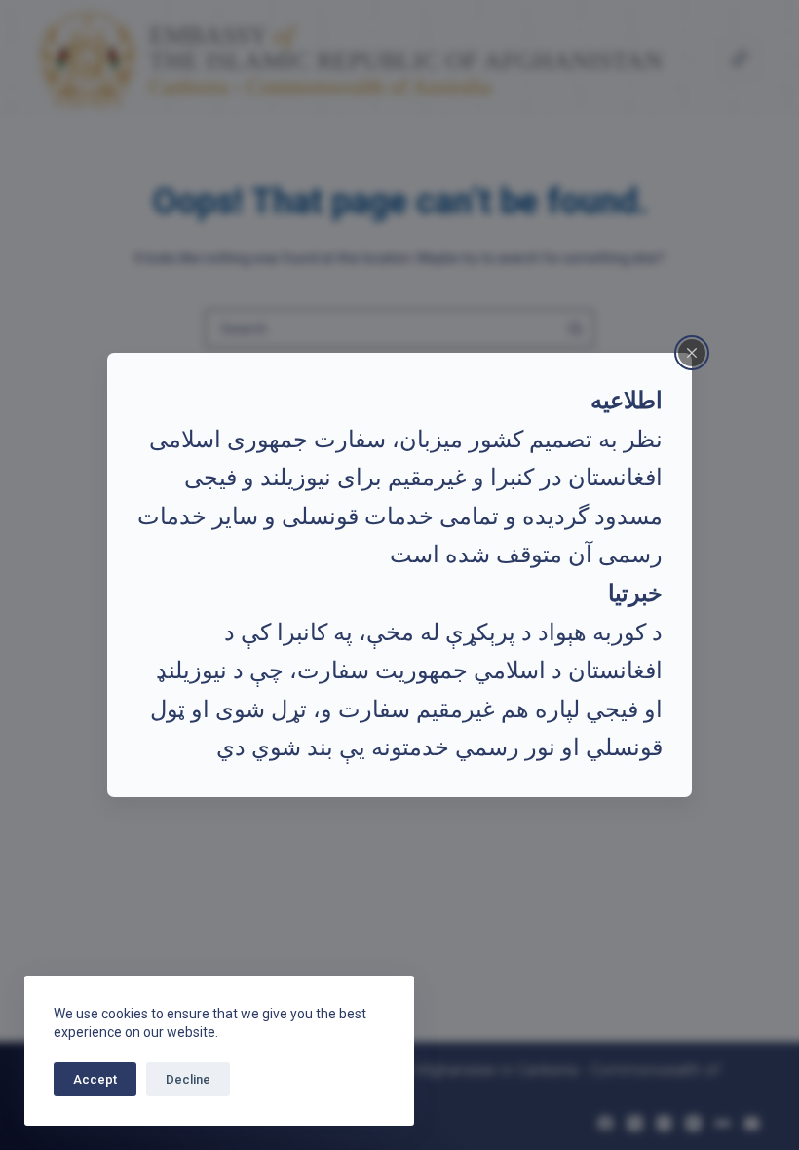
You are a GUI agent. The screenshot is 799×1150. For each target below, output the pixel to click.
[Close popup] (691, 352)
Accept (95, 1079)
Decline (188, 1079)
